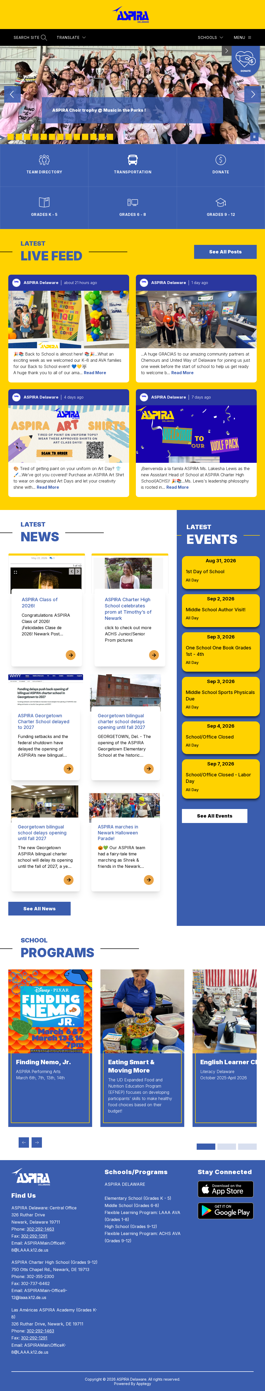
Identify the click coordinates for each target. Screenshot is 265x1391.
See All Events (214, 816)
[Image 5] (44, 137)
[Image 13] (110, 137)
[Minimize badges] (227, 51)
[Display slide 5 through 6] (247, 1147)
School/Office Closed (210, 737)
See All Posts (225, 251)
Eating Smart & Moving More (131, 1066)
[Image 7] (60, 137)
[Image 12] (102, 137)
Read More (95, 372)
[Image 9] (77, 137)
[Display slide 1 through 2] (206, 1147)
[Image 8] (68, 137)
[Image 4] (35, 137)
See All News (39, 908)
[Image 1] (11, 137)
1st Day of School (205, 571)
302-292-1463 (40, 1229)
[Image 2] (19, 137)
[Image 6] (52, 137)
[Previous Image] (12, 95)
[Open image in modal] (68, 319)
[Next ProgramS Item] (37, 1142)
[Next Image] (252, 95)
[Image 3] (27, 137)
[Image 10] (85, 137)
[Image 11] (93, 137)
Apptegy (143, 1383)
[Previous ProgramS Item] (24, 1142)
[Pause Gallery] (254, 137)
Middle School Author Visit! (216, 609)
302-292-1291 (34, 1236)
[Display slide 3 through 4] (226, 1147)
